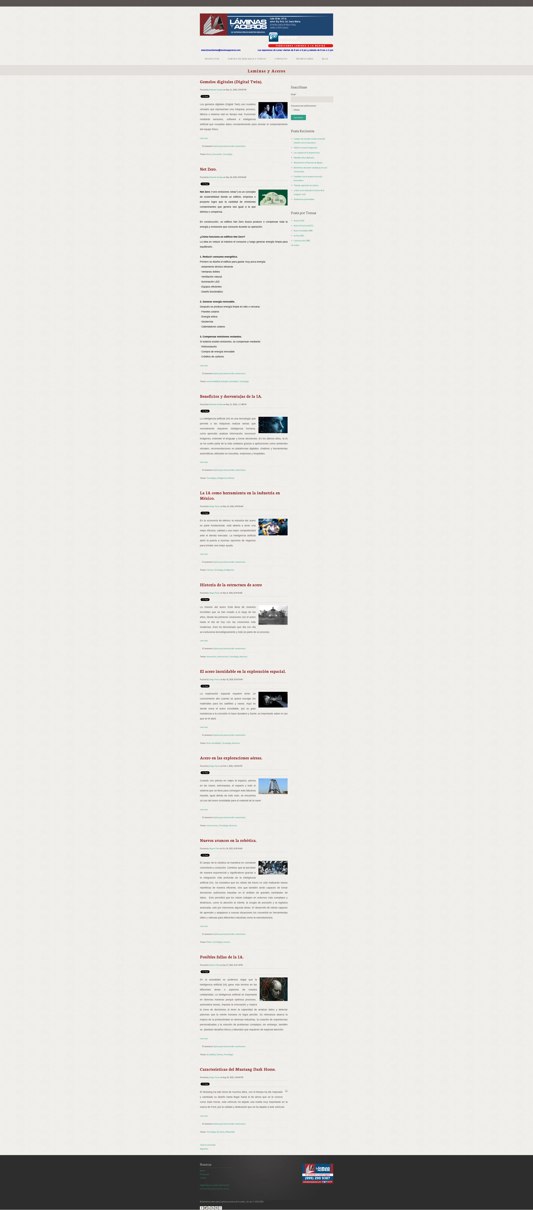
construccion (222, 656)
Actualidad (210, 1054)
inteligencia (229, 570)
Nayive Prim (214, 848)
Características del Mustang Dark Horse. (238, 1069)
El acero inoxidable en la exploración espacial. (243, 671)
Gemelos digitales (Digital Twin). (231, 81)
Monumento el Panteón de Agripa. (308, 162)
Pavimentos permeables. (304, 199)
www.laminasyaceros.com (284, 42)
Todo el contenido (208, 1145)
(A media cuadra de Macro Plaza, (283, 24)
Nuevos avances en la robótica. (228, 840)
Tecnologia (227, 154)
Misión (202, 1170)
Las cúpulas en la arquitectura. (307, 152)
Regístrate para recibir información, (215, 1187)
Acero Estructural (303, 225)
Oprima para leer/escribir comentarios (229, 146)
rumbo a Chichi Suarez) (279, 27)
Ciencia (209, 570)
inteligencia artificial (225, 478)
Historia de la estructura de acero (231, 584)
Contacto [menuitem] (281, 58)
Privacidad (204, 1174)
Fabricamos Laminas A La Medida (300, 45)
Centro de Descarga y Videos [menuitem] (247, 58)
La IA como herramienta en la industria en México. (240, 495)
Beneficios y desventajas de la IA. (231, 396)
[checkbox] (312, 110)
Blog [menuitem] (325, 58)
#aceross (243, 656)
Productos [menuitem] (212, 58)
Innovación (217, 154)
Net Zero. (208, 169)
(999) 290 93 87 (287, 37)
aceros (299, 235)
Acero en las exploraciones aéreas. (231, 757)
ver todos (295, 245)
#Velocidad (230, 1132)
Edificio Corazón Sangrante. (306, 147)
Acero (208, 154)
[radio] (312, 110)
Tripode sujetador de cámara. (306, 185)
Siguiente (204, 1148)
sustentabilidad (213, 381)
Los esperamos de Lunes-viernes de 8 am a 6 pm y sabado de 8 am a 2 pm (295, 50)
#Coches (220, 1132)
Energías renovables (229, 381)
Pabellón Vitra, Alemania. (304, 157)
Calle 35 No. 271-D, (278, 18)
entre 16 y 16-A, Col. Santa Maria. (285, 21)
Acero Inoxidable (213, 743)
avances (226, 942)
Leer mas (204, 138)
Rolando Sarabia (216, 89)
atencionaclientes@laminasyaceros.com (221, 50)
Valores (203, 1178)
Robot (209, 942)
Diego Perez (214, 506)
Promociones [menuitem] (304, 58)
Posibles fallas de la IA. (222, 957)
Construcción (302, 240)
